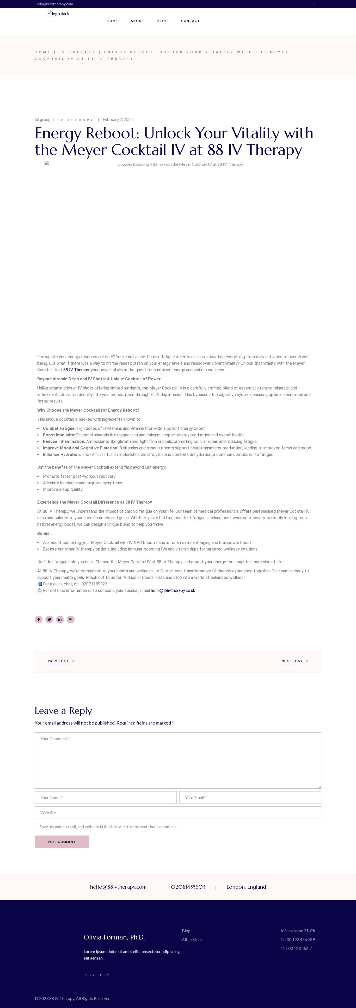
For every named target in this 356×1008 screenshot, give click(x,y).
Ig (92, 974)
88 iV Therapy (61, 998)
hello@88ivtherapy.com (118, 887)
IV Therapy (78, 52)
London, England (246, 887)
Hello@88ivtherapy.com (54, 4)
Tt (99, 974)
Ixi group (43, 119)
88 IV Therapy (76, 369)
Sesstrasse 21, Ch (299, 930)
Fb (86, 974)
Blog (186, 930)
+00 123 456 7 (299, 948)
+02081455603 (186, 887)
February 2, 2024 (118, 119)
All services (192, 939)
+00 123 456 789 (299, 939)
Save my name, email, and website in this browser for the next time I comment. (108, 826)
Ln (107, 974)
